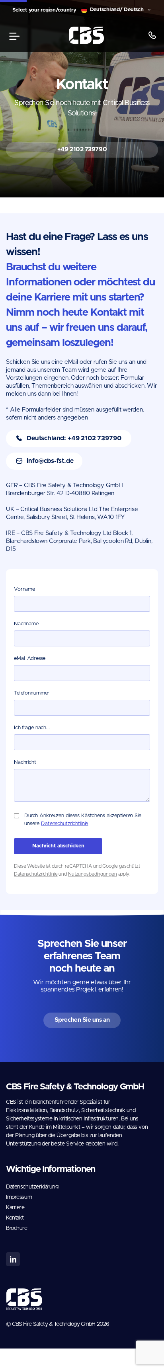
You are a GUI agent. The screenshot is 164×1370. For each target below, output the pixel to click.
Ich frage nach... (32, 727)
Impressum (19, 1197)
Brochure (16, 1228)
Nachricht (25, 762)
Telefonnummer (31, 693)
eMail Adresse (29, 658)
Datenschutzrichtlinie (64, 823)
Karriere (15, 1207)
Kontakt (15, 1218)
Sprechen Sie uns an (82, 1020)
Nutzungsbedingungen (92, 874)
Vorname (24, 589)
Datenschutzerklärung (32, 1187)
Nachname (26, 623)
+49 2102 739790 (82, 149)
